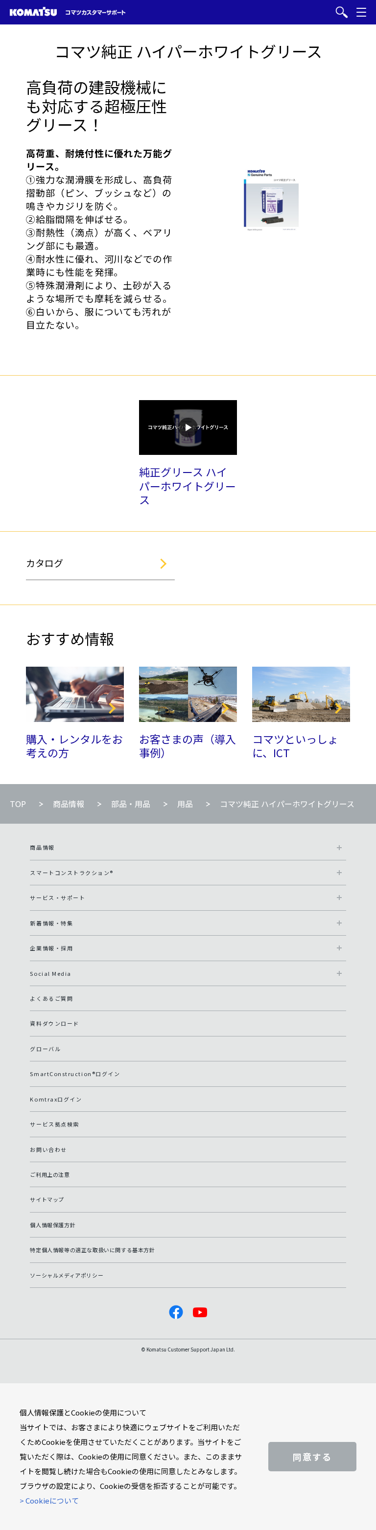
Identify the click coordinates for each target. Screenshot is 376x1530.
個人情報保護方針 (52, 1225)
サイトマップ (47, 1199)
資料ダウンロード (54, 1023)
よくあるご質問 (51, 998)
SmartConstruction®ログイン (75, 1074)
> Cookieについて (49, 1500)
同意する (312, 1456)
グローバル (45, 1049)
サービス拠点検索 (54, 1124)
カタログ (44, 562)
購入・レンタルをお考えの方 (74, 746)
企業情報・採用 (51, 948)
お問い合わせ (48, 1149)
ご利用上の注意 (50, 1174)
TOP (18, 804)
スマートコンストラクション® (72, 873)
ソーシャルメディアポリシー (66, 1275)
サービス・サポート (57, 897)
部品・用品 (130, 804)
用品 (185, 804)
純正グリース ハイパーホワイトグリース (187, 485)
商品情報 (68, 804)
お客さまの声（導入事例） (187, 746)
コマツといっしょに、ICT (295, 746)
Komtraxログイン (56, 1099)
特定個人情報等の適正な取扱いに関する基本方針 (92, 1250)
